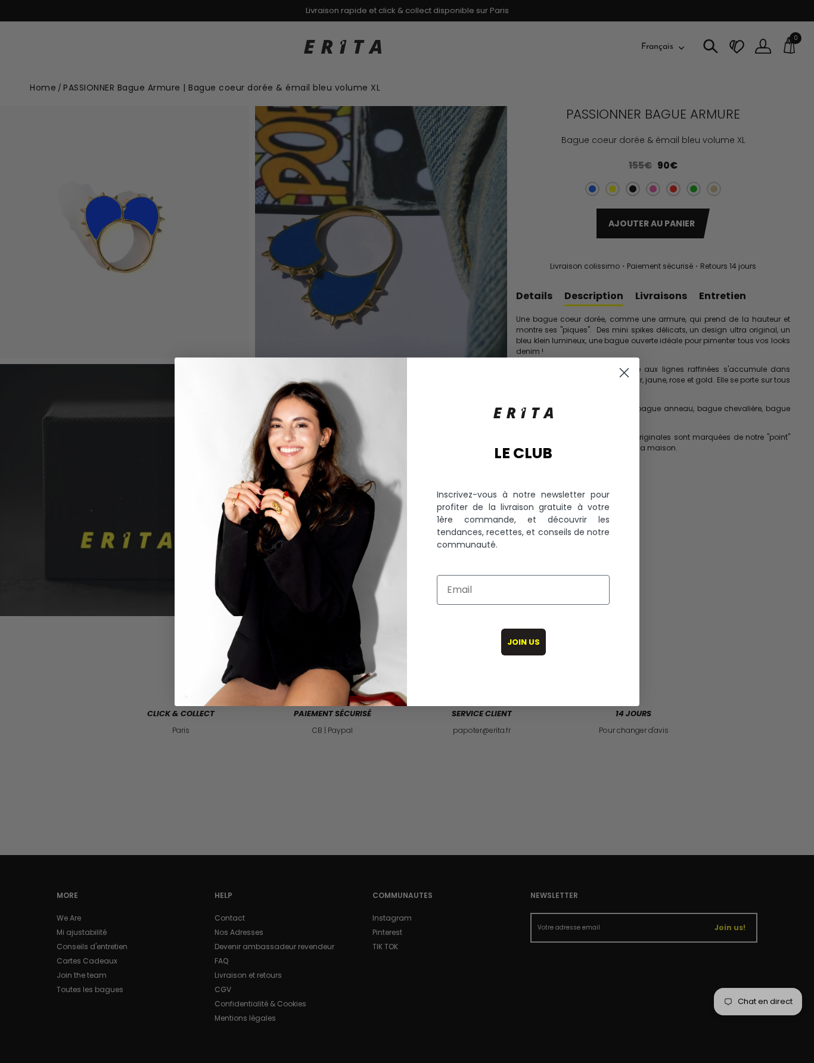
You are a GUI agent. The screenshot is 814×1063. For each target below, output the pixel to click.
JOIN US (523, 642)
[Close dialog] (624, 372)
